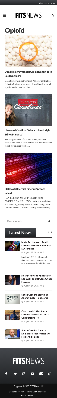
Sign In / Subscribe (48, 3)
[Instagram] (25, 373)
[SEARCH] (48, 221)
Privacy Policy (27, 395)
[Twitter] (17, 373)
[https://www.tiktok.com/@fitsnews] (50, 373)
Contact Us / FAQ (16, 392)
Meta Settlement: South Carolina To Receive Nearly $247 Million (36, 245)
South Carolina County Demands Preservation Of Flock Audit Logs (35, 333)
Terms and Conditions (36, 392)
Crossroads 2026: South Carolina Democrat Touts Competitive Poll (35, 314)
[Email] (42, 373)
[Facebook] (8, 373)
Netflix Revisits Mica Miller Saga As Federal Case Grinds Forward (36, 278)
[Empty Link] (48, 232)
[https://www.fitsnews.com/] (28, 361)
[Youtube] (34, 373)
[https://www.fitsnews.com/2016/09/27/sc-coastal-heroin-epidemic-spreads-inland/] (28, 168)
